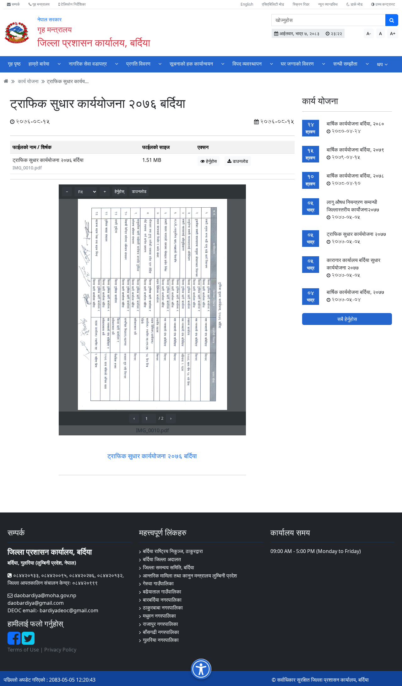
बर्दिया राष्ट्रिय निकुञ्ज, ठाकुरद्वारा (173, 551)
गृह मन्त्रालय (40, 4)
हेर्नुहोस (211, 161)
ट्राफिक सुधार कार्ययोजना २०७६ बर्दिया (48, 160)
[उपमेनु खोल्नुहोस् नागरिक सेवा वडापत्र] (116, 63)
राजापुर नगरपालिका (160, 623)
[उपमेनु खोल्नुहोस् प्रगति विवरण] (160, 63)
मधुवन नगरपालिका (159, 615)
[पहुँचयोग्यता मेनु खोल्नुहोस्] (201, 669)
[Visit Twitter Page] (28, 641)
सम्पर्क (15, 4)
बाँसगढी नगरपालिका (161, 632)
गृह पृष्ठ (14, 63)
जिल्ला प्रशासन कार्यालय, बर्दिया (93, 42)
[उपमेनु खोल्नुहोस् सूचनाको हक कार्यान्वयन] (222, 63)
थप (380, 64)
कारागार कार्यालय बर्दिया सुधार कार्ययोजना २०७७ (353, 268)
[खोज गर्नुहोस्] (391, 20)
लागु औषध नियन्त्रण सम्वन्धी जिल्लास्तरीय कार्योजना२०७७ (353, 210)
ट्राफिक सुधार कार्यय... (68, 80)
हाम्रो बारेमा (39, 63)
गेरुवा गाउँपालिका (158, 583)
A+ (392, 33)
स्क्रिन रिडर (301, 4)
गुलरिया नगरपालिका (161, 639)
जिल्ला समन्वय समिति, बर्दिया (168, 567)
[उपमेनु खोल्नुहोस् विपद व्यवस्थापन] (271, 63)
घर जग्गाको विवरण (297, 63)
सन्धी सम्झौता (345, 63)
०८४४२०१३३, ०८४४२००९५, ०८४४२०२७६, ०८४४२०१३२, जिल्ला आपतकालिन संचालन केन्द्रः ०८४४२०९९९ (66, 579)
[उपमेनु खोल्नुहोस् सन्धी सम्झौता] (367, 63)
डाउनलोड (239, 161)
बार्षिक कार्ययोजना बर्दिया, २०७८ (355, 179)
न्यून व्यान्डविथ (328, 4)
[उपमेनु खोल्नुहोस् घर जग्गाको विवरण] (323, 63)
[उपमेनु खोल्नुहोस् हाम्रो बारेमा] (59, 63)
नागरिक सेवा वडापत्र (88, 63)
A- (369, 33)
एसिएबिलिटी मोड (273, 4)
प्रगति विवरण (138, 63)
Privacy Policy (60, 649)
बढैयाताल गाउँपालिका (162, 591)
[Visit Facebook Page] (15, 641)
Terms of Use (23, 649)
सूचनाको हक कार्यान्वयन (191, 63)
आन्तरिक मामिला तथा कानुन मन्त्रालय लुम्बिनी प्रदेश (190, 575)
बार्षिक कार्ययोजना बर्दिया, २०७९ (355, 153)
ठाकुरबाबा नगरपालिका (163, 607)
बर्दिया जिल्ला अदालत (162, 559)
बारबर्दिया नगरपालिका (162, 599)
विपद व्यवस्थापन (247, 63)
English (247, 4)
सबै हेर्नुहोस (347, 319)
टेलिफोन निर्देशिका (73, 4)
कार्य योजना (28, 80)
